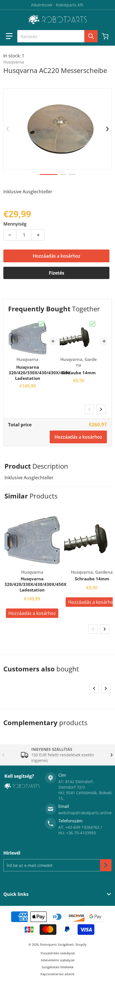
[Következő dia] (107, 129)
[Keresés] (91, 36)
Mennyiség (15, 224)
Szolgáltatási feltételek (58, 967)
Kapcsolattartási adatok (57, 974)
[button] (9, 36)
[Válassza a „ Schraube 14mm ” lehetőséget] (92, 324)
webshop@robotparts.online (85, 812)
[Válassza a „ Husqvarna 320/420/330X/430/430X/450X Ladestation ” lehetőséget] (41, 324)
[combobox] (57, 36)
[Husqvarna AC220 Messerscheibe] (49, 174)
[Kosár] (106, 36)
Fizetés (56, 273)
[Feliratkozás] (106, 865)
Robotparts (48, 944)
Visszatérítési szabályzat (57, 953)
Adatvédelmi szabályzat (58, 960)
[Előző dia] (7, 129)
